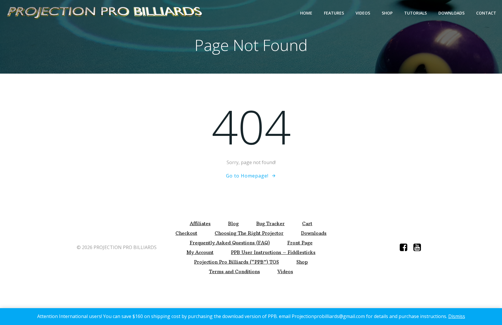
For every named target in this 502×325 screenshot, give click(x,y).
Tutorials (415, 13)
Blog (233, 223)
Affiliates (200, 223)
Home (306, 13)
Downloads (451, 13)
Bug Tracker (270, 223)
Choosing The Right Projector (249, 233)
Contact (486, 13)
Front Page (300, 242)
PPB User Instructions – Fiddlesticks (273, 252)
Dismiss (456, 316)
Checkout (186, 233)
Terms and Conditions (234, 271)
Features (334, 13)
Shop (387, 13)
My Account (200, 252)
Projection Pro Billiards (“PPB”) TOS (236, 262)
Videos (363, 13)
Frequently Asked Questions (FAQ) (230, 242)
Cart (307, 223)
